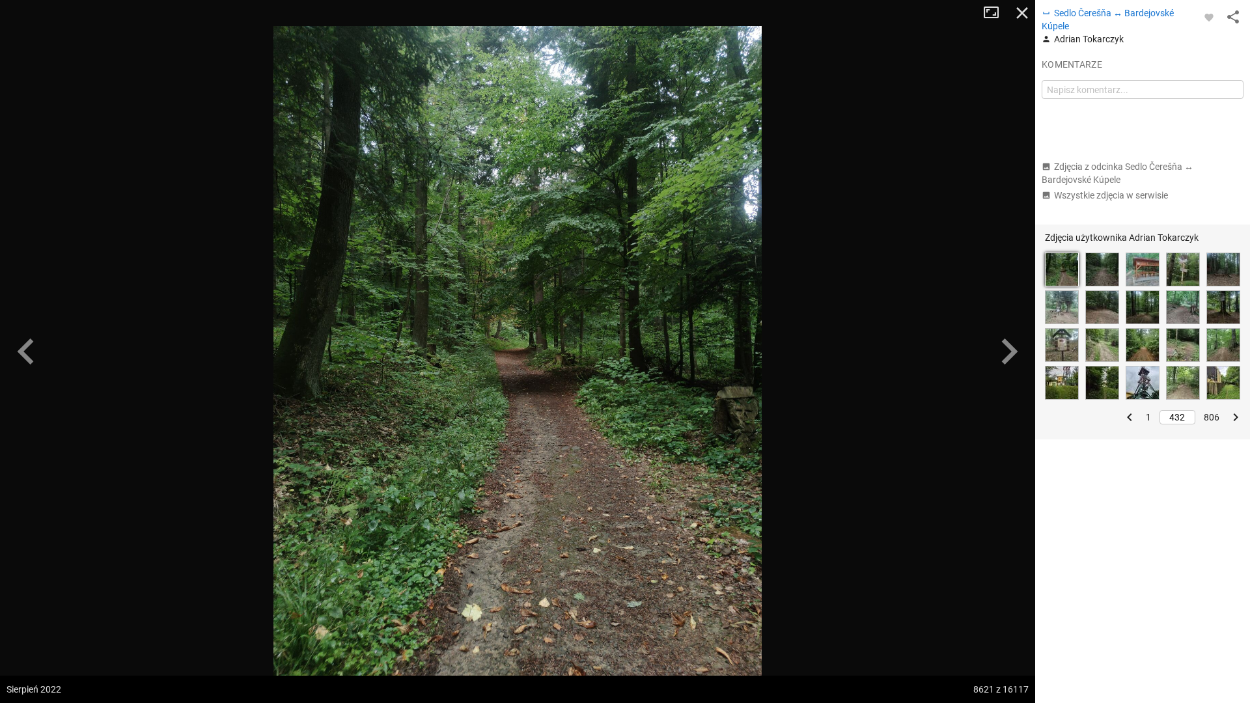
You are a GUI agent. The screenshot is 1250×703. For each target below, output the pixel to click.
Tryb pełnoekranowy (996, 13)
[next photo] (1009, 351)
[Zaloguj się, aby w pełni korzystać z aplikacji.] (1209, 17)
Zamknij (1022, 13)
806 (1211, 417)
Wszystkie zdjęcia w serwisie (1111, 195)
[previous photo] (26, 351)
